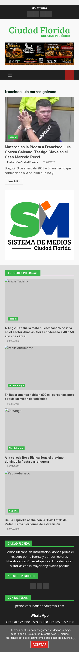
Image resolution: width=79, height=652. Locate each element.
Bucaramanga (16, 385)
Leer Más (14, 181)
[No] (74, 639)
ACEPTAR (39, 644)
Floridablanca (16, 448)
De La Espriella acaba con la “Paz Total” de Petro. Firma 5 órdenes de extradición (39, 493)
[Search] (60, 75)
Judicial (12, 137)
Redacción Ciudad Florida (22, 162)
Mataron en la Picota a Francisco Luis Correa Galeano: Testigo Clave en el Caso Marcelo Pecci (39, 119)
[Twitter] (46, 586)
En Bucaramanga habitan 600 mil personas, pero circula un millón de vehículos (39, 368)
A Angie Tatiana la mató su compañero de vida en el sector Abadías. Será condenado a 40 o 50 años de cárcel (39, 301)
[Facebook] (33, 586)
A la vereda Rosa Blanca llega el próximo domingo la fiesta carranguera (39, 430)
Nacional (13, 510)
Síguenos (69, 75)
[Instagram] (39, 586)
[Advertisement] (39, 53)
